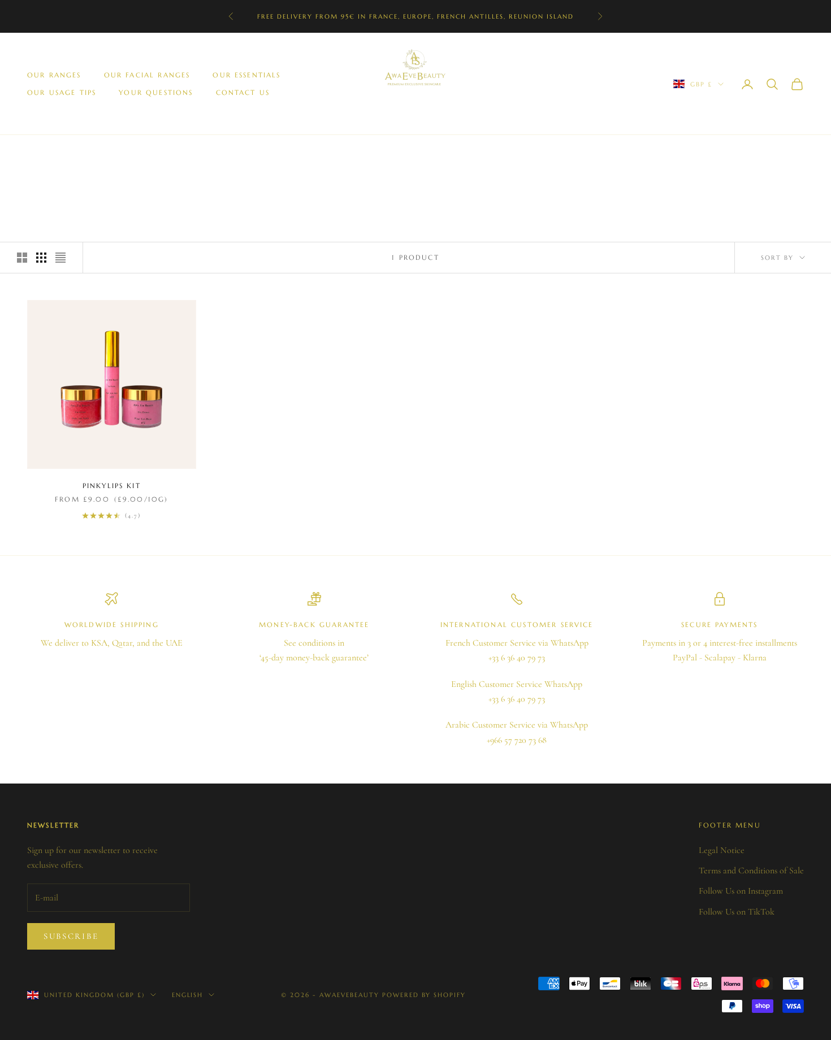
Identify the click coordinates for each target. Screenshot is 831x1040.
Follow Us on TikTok (736, 911)
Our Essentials (246, 75)
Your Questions (156, 92)
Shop (68, 152)
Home (37, 152)
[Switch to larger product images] (22, 257)
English (188, 995)
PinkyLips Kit (112, 485)
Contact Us (243, 92)
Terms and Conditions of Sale (751, 870)
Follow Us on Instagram (741, 891)
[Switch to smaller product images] (41, 257)
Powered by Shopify (424, 995)
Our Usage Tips (61, 92)
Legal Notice (722, 850)
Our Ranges (54, 75)
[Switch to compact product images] (60, 257)
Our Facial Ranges (147, 75)
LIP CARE (105, 152)
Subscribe (71, 936)
